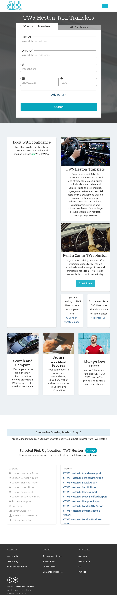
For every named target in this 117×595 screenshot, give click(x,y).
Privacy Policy (49, 562)
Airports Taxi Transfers (24, 587)
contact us (99, 318)
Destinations (84, 562)
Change (91, 450)
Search (59, 106)
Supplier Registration (17, 567)
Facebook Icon (9, 580)
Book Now (85, 283)
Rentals (81, 27)
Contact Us (12, 556)
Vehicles (82, 572)
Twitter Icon (15, 580)
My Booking (12, 562)
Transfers (39, 26)
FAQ (80, 567)
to (83, 473)
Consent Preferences (53, 572)
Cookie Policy (49, 567)
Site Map (82, 556)
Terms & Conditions (52, 556)
